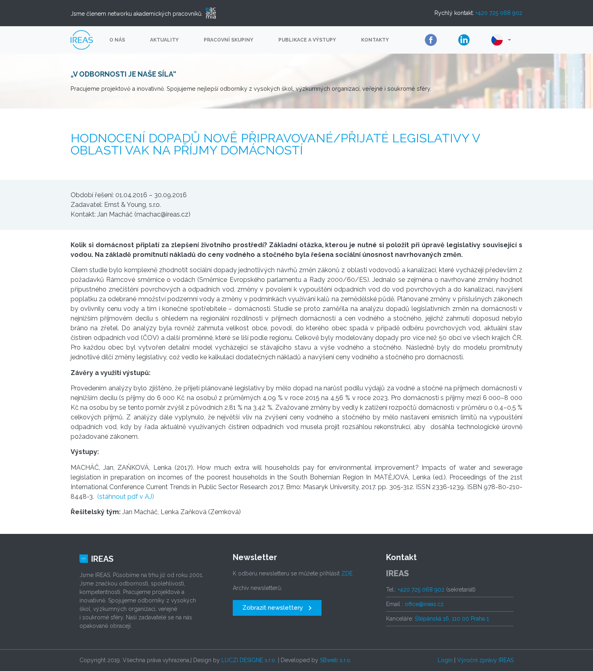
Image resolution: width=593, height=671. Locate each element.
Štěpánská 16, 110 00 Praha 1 (452, 618)
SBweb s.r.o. (335, 660)
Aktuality (164, 40)
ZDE (347, 573)
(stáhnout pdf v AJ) (125, 496)
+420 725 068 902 (499, 13)
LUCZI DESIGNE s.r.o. (248, 660)
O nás (117, 40)
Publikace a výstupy (307, 40)
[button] (277, 608)
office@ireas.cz (424, 604)
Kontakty (375, 40)
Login (445, 660)
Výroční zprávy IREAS (485, 660)
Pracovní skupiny (228, 40)
